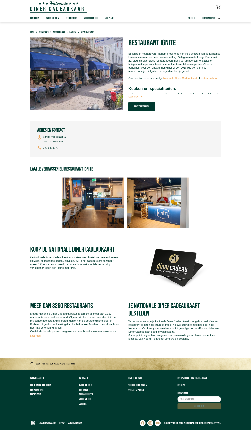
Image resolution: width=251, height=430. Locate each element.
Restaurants (71, 18)
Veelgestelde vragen (137, 385)
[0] (218, 7)
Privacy (62, 423)
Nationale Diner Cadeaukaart (180, 78)
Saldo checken (52, 18)
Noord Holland (59, 32)
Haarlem (72, 32)
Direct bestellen (141, 106)
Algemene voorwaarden (48, 423)
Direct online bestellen (40, 385)
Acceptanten (85, 399)
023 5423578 (50, 147)
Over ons (181, 385)
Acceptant (109, 18)
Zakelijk (191, 18)
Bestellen (34, 18)
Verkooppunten (91, 18)
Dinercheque (35, 394)
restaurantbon (209, 78)
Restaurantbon (37, 389)
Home (32, 32)
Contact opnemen (136, 389)
